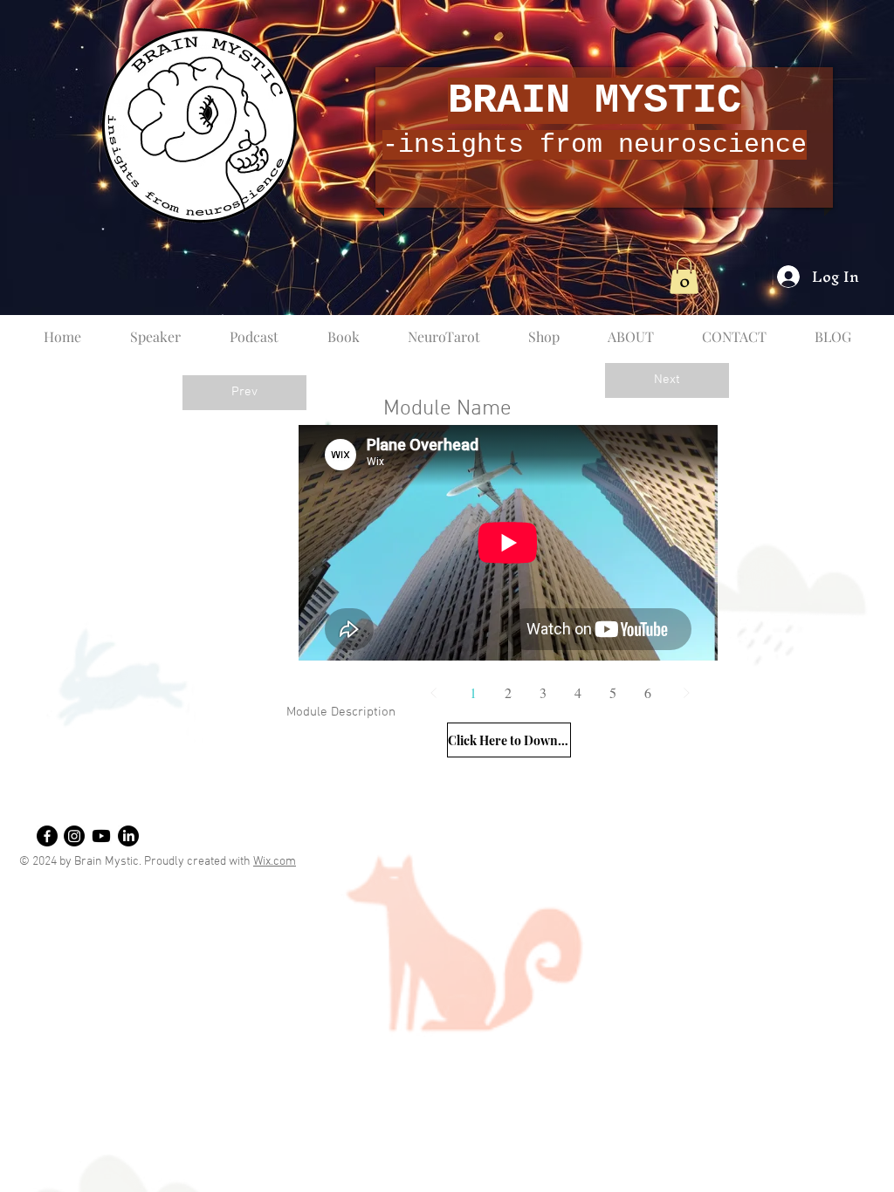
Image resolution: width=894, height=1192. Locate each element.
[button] (684, 275)
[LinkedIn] (128, 835)
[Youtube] (101, 835)
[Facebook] (47, 835)
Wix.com (274, 861)
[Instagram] (74, 835)
